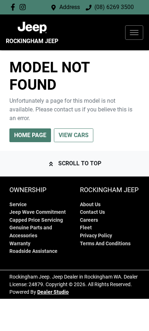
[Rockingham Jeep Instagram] (24, 7)
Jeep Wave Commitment (37, 212)
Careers (89, 220)
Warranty (19, 244)
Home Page (30, 135)
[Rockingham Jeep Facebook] (14, 7)
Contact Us (92, 212)
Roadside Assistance (33, 251)
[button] (134, 32)
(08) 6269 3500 (114, 7)
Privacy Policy (96, 236)
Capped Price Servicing (36, 220)
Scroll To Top (79, 163)
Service (18, 204)
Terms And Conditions (105, 244)
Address (69, 7)
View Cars (74, 135)
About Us (90, 204)
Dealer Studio (53, 292)
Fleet (86, 228)
